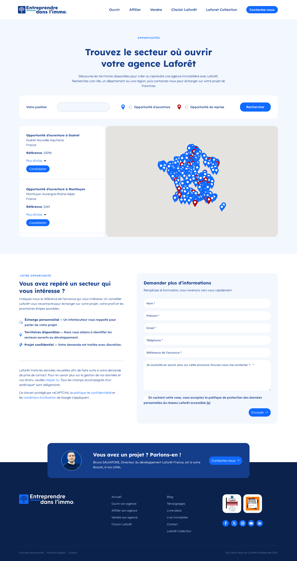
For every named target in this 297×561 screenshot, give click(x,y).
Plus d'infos (34, 161)
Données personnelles (31, 552)
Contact (172, 524)
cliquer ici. (53, 380)
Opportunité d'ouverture (152, 107)
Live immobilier (177, 517)
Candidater (37, 169)
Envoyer (257, 412)
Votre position (36, 107)
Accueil (116, 497)
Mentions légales (56, 552)
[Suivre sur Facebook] (225, 523)
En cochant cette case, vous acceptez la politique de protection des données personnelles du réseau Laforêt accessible (203, 400)
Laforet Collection (221, 10)
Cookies (72, 552)
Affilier (135, 10)
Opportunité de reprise (207, 107)
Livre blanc (174, 510)
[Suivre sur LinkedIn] (259, 523)
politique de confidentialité (93, 393)
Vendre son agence (125, 517)
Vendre (156, 10)
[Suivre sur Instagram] (242, 523)
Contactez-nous (262, 10)
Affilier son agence (124, 510)
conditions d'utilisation (40, 397)
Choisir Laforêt (184, 10)
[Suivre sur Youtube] (251, 523)
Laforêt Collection (179, 531)
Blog (170, 497)
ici (208, 403)
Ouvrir (114, 10)
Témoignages (176, 504)
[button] (189, 176)
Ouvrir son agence (124, 504)
